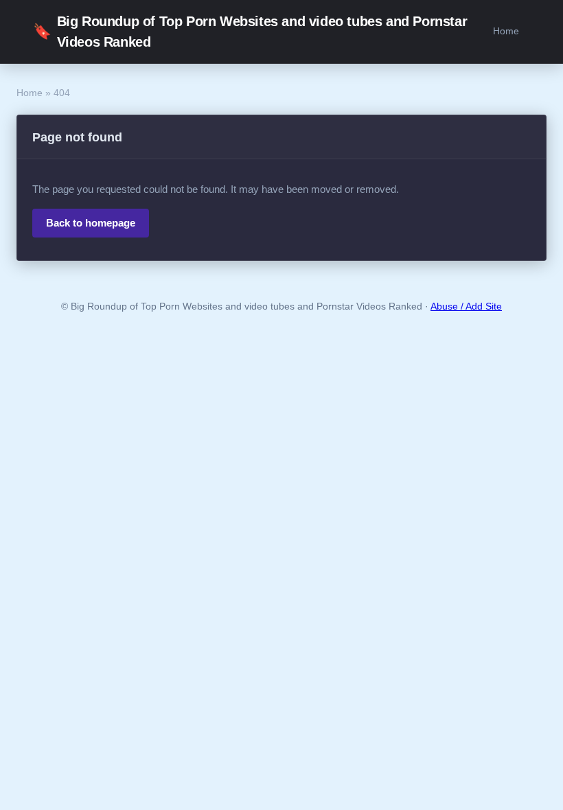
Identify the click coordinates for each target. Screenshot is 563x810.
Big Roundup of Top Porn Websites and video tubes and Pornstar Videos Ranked (250, 31)
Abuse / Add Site (466, 306)
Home (506, 30)
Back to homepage (90, 223)
